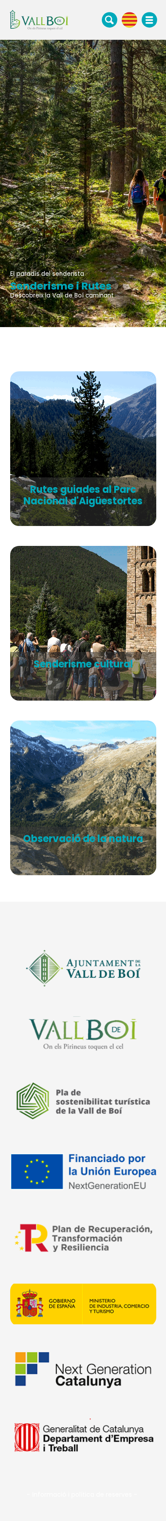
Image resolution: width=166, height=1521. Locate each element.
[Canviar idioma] (129, 19)
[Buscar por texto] (109, 19)
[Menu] (149, 20)
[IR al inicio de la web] (39, 19)
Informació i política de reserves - (84, 1494)
